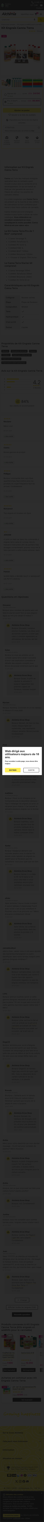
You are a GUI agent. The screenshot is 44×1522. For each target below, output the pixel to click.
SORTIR (31, 770)
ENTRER (12, 770)
